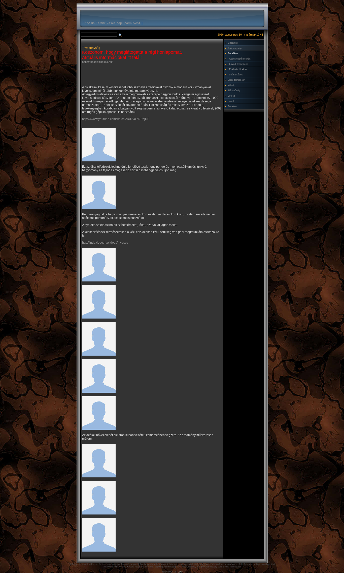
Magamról (233, 43)
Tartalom (232, 106)
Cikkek (231, 96)
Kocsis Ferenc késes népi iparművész (113, 23)
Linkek (231, 101)
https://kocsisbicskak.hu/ (97, 61)
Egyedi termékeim (238, 64)
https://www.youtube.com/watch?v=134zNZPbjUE (115, 119)
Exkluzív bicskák (238, 69)
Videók (231, 85)
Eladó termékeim (236, 80)
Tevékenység (235, 48)
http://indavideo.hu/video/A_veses (105, 242)
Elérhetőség (234, 90)
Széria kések (236, 74)
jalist (180, 571)
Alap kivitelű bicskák (240, 59)
